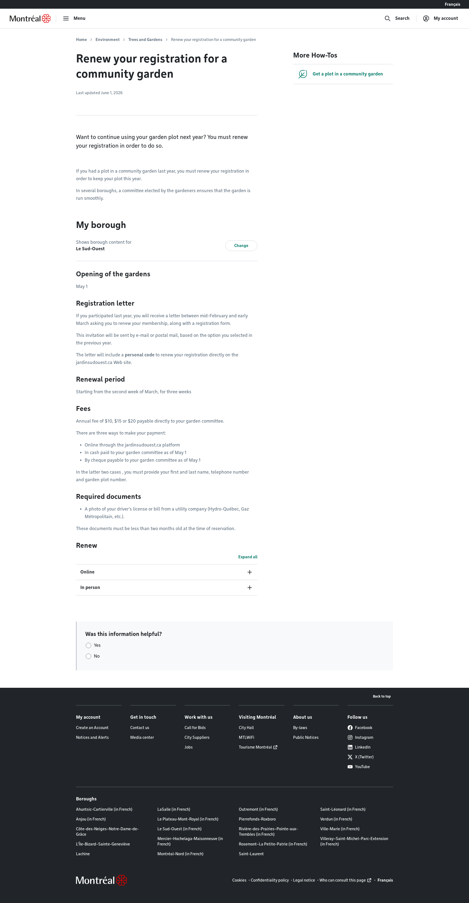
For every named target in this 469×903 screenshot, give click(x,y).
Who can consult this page (342, 880)
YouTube (362, 767)
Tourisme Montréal (255, 747)
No (97, 656)
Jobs (189, 747)
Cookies (239, 880)
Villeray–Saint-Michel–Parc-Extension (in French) (354, 841)
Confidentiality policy (270, 880)
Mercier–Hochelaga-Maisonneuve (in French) (190, 841)
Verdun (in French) (336, 819)
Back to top (382, 696)
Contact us (139, 727)
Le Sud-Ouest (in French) (179, 829)
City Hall (246, 727)
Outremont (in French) (258, 809)
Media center (142, 737)
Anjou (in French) (91, 819)
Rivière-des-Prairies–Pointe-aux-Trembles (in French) (268, 832)
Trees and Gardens (145, 39)
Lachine (83, 854)
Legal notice (304, 880)
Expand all (247, 557)
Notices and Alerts (92, 737)
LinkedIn (362, 747)
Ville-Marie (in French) (340, 829)
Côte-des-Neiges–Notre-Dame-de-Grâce (107, 832)
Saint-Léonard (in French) (343, 809)
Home (81, 39)
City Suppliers (197, 737)
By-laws (300, 727)
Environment (108, 39)
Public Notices (306, 737)
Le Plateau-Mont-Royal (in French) (187, 819)
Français (452, 4)
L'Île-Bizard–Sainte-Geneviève (103, 844)
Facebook (363, 727)
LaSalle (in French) (173, 809)
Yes (97, 645)
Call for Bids (195, 727)
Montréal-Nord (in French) (180, 854)
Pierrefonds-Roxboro (257, 819)
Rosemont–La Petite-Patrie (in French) (273, 844)
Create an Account (92, 727)
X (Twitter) (364, 757)
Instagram (364, 737)
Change (241, 245)
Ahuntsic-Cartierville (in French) (104, 809)
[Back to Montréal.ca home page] (30, 18)
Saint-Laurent (251, 854)
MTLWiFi (246, 737)
